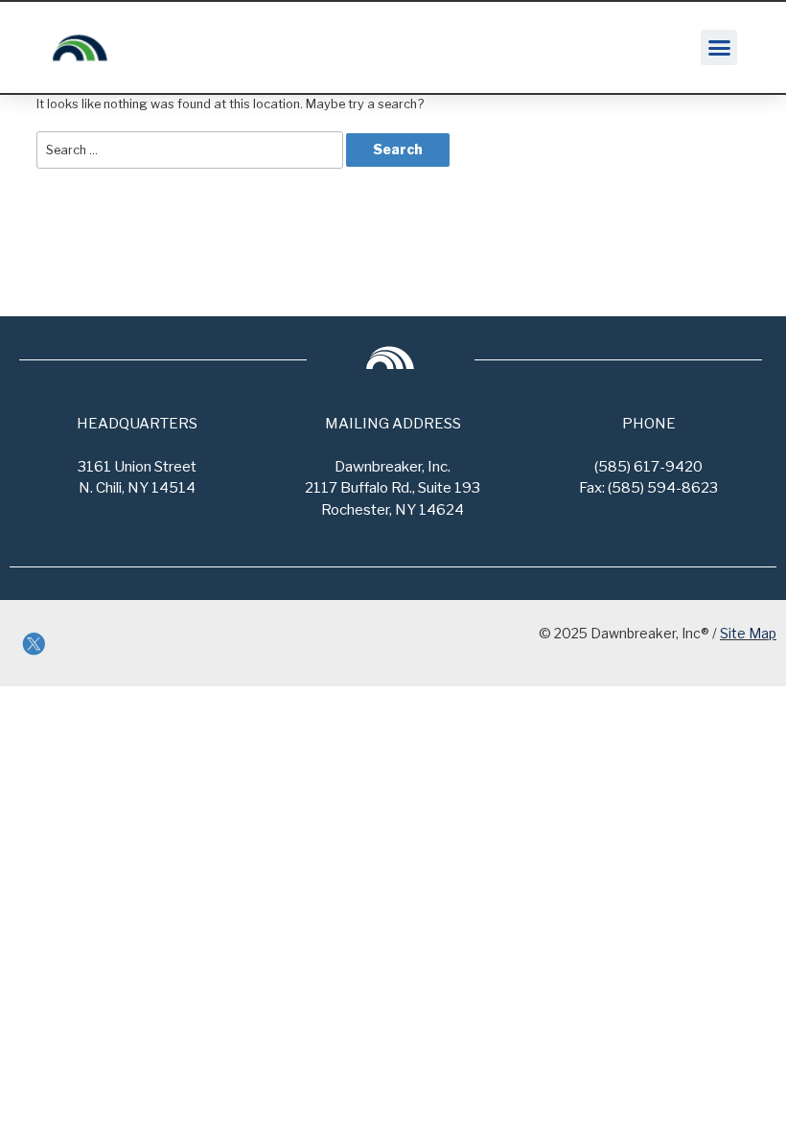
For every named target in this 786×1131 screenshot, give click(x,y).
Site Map (748, 633)
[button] (719, 48)
